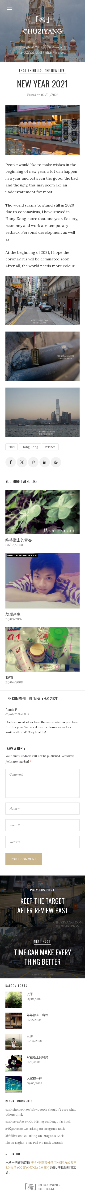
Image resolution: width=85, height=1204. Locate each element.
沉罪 (30, 994)
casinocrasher (14, 1122)
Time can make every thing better (42, 957)
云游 (30, 1036)
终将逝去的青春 (18, 540)
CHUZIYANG (42, 31)
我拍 (9, 677)
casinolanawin (15, 1110)
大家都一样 (34, 1078)
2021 (11, 447)
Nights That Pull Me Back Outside (39, 1143)
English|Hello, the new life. (42, 70)
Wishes (50, 447)
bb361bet (11, 1136)
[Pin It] (33, 462)
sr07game (12, 1129)
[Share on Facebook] (10, 462)
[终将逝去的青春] (42, 512)
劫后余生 (13, 614)
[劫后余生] (42, 580)
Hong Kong (29, 447)
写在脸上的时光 (37, 1057)
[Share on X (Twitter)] (22, 462)
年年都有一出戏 (37, 1015)
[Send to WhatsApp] (56, 462)
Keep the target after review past (42, 905)
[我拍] (42, 649)
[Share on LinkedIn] (44, 462)
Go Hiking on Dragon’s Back (50, 1122)
